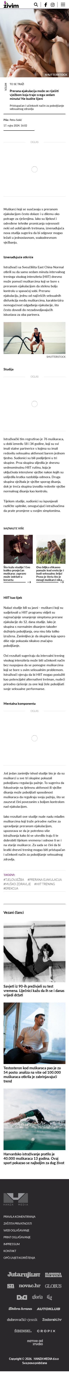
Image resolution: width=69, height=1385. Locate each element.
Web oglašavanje (16, 1230)
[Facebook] (44, 4)
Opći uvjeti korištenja (19, 1258)
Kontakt (10, 1251)
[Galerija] (34, 43)
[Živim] (11, 4)
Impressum (12, 1244)
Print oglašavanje (17, 1237)
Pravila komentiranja (19, 1216)
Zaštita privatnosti (18, 1223)
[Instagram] (54, 4)
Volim (5, 87)
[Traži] (36, 4)
